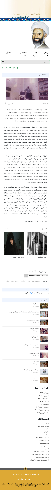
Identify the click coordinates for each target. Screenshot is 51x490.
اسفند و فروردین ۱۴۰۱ (43, 413)
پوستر (47, 423)
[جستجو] (3, 62)
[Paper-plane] (13, 67)
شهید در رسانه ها (44, 440)
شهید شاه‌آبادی (25, 281)
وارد (30, 292)
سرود (47, 435)
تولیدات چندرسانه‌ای (43, 426)
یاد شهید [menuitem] (35, 54)
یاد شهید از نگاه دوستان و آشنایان (39, 460)
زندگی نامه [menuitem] (46, 54)
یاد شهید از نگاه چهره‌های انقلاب (40, 454)
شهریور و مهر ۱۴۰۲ (44, 396)
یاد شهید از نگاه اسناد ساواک (41, 452)
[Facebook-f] (17, 67)
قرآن (7, 281)
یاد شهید (46, 449)
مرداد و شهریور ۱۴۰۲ (43, 399)
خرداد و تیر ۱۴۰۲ (44, 404)
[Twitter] (10, 67)
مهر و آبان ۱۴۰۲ (44, 393)
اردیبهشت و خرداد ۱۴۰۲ (42, 407)
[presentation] (7, 228)
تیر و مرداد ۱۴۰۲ (44, 401)
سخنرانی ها (46, 432)
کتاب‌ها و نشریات (44, 446)
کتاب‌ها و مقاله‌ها (44, 443)
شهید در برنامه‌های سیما (42, 437)
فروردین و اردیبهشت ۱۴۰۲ (42, 410)
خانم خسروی (36, 281)
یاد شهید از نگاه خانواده (42, 457)
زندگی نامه (46, 429)
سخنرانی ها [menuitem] (8, 54)
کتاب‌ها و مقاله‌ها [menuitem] (23, 54)
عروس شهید (15, 281)
